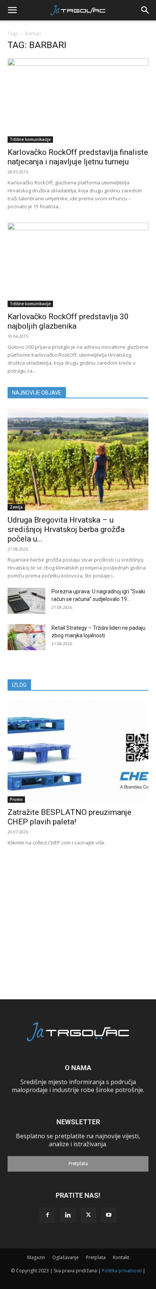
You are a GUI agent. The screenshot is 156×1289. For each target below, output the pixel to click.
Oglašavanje (65, 1257)
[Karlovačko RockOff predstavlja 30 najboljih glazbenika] (78, 265)
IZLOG (19, 685)
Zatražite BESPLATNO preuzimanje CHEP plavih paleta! (69, 817)
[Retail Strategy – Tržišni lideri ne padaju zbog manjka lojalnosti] (26, 637)
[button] (12, 10)
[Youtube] (108, 1215)
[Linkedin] (67, 1215)
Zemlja (16, 507)
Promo (16, 799)
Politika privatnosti (122, 1270)
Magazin (36, 1257)
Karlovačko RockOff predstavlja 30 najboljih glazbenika (68, 321)
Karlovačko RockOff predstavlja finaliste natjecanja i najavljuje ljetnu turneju (78, 157)
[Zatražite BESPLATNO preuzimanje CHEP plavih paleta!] (78, 752)
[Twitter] (88, 1215)
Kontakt (121, 1257)
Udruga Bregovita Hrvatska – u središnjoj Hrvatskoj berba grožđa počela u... (66, 529)
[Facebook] (47, 1215)
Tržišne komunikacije (30, 139)
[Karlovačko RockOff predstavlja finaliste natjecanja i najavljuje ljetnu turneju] (78, 100)
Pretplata (78, 1163)
